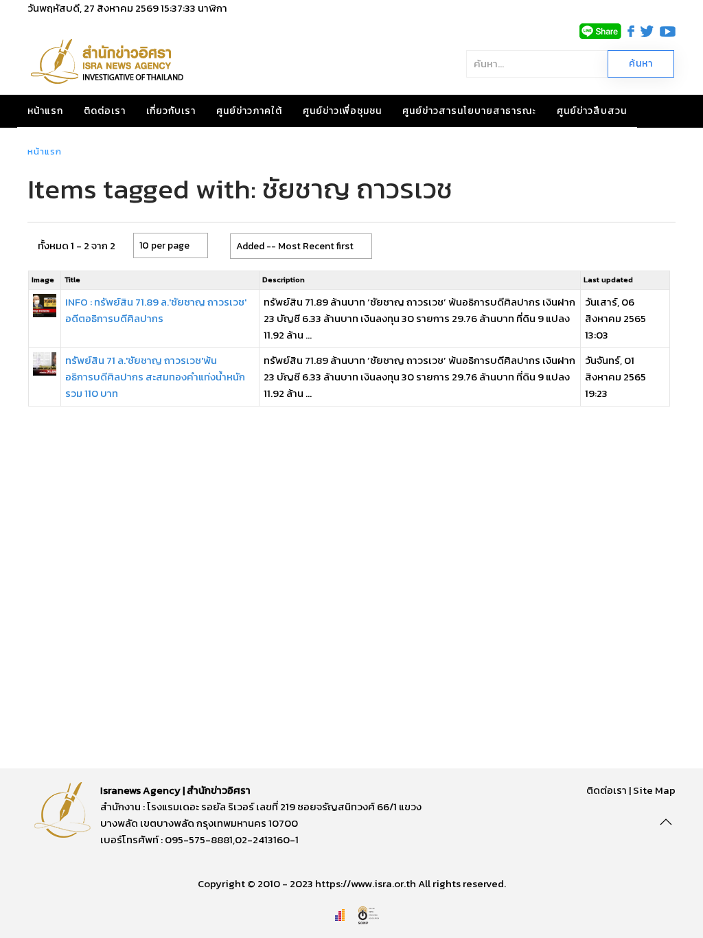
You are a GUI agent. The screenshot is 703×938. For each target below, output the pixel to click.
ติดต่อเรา (105, 111)
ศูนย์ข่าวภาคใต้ (249, 111)
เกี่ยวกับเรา (171, 111)
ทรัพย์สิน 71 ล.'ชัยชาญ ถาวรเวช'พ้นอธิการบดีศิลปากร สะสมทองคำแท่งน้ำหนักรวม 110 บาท (155, 376)
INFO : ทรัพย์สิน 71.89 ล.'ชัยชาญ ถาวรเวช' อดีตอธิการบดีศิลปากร (155, 310)
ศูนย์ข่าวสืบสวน (592, 111)
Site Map (654, 790)
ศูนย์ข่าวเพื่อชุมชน (342, 111)
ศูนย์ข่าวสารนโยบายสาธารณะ (469, 111)
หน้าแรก (45, 111)
